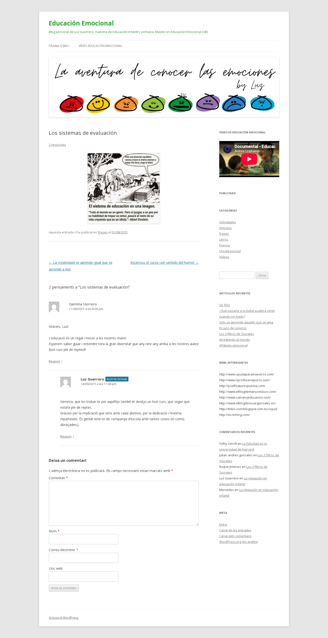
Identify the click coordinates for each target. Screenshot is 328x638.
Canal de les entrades (235, 530)
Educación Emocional (81, 23)
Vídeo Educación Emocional (100, 46)
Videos (224, 257)
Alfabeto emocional (233, 345)
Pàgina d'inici (59, 46)
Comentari (58, 478)
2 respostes (57, 144)
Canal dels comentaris (235, 536)
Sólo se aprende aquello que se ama (246, 322)
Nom (54, 531)
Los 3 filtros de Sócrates (236, 334)
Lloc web (56, 568)
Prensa (224, 245)
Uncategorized (230, 251)
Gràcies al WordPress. (64, 618)
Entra (223, 524)
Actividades (227, 222)
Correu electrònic (63, 550)
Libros (223, 239)
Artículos (225, 228)
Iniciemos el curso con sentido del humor (164, 262)
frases (103, 232)
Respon (54, 361)
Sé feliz (224, 305)
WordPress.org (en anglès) (238, 542)
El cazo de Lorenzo (233, 328)
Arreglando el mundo (234, 339)
